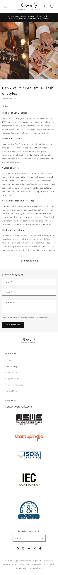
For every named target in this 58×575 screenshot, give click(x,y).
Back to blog (31, 260)
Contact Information (14, 385)
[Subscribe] (42, 538)
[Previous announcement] (5, 17)
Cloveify (13, 561)
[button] (5, 6)
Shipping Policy (12, 379)
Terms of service (49, 564)
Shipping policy (21, 568)
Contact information (37, 568)
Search (8, 360)
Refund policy (24, 564)
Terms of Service (12, 391)
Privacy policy (36, 564)
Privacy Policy (11, 366)
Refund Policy (11, 373)
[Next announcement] (53, 17)
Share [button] (7, 106)
